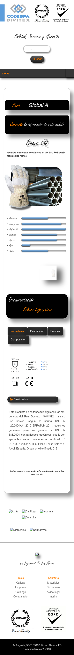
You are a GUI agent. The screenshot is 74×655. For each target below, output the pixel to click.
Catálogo (20, 592)
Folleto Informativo (37, 310)
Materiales (53, 582)
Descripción (37, 331)
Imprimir (53, 596)
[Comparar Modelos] (45, 521)
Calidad (20, 582)
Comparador (20, 596)
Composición (18, 339)
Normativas (17, 331)
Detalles (55, 331)
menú (5, 73)
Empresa (20, 587)
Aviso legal (53, 592)
